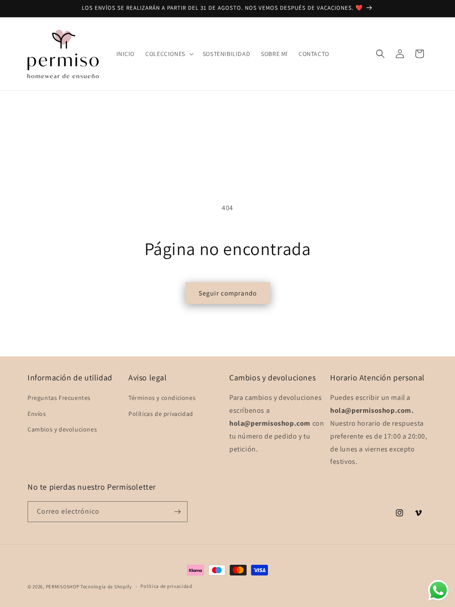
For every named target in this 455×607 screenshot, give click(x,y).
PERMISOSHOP (63, 586)
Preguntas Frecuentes (59, 398)
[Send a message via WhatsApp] (438, 590)
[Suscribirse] (177, 511)
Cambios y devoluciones (62, 429)
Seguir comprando (228, 293)
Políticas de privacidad (160, 414)
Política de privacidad (166, 586)
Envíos (37, 414)
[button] (168, 53)
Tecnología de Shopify (106, 586)
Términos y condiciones (162, 398)
